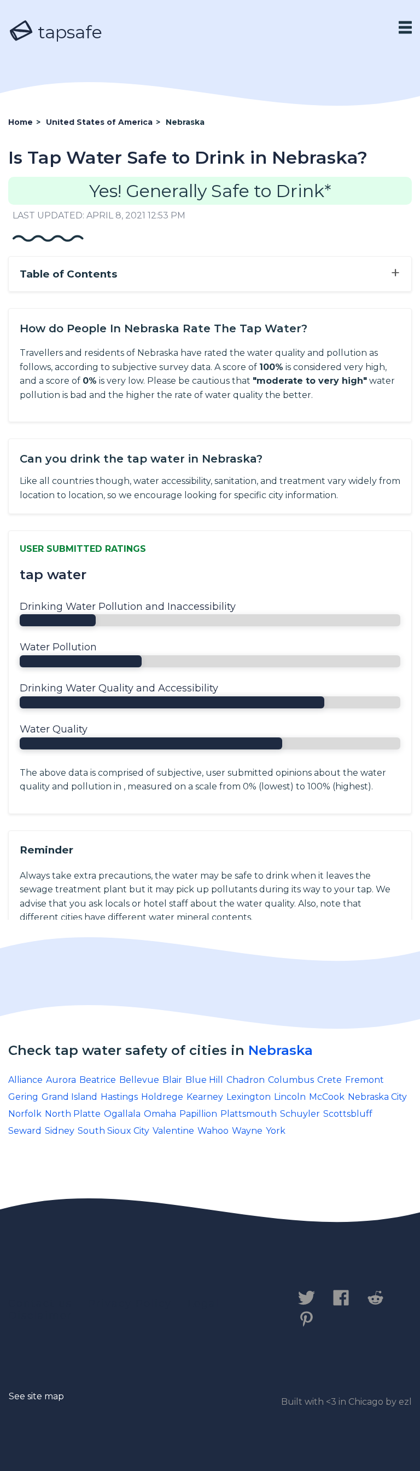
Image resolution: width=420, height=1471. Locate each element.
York (275, 1131)
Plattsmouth (248, 1114)
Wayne (247, 1131)
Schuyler (300, 1114)
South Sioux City (113, 1131)
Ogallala (122, 1114)
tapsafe (67, 32)
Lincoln (290, 1097)
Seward (25, 1131)
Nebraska (280, 1050)
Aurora (61, 1080)
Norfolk (25, 1114)
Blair (172, 1080)
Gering (23, 1097)
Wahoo (213, 1131)
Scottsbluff (347, 1114)
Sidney (59, 1131)
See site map (36, 1396)
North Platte (73, 1114)
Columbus (291, 1080)
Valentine (173, 1131)
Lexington (248, 1097)
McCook (327, 1097)
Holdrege (162, 1097)
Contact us (40, 1303)
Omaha (160, 1114)
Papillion (198, 1114)
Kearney (204, 1097)
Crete (329, 1080)
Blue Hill (204, 1080)
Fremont (364, 1080)
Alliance (25, 1080)
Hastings (119, 1097)
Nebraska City (377, 1097)
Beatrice (97, 1080)
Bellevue (139, 1080)
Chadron (245, 1080)
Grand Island (69, 1097)
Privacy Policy (130, 1303)
